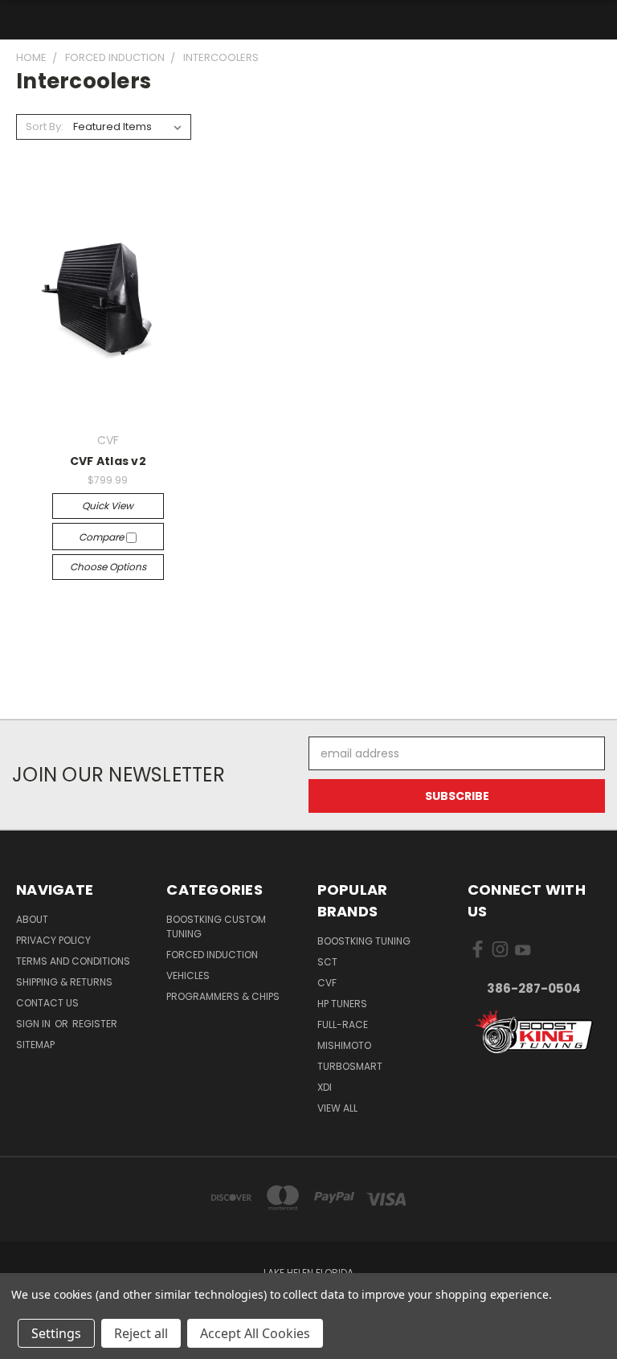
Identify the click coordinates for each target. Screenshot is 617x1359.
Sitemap (35, 1044)
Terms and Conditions (73, 961)
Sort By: (44, 126)
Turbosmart (349, 1066)
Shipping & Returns (64, 982)
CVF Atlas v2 (108, 461)
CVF (327, 983)
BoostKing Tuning (364, 941)
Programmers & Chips (223, 996)
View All (337, 1108)
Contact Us (47, 1003)
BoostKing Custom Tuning (216, 926)
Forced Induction (212, 954)
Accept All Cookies (255, 1333)
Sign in (34, 1023)
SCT (327, 962)
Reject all (141, 1333)
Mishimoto (344, 1045)
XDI (324, 1087)
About (32, 919)
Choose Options (108, 566)
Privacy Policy (53, 940)
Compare (102, 537)
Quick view (107, 505)
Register (94, 1023)
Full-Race (342, 1024)
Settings (56, 1333)
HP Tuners (342, 1003)
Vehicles (188, 975)
